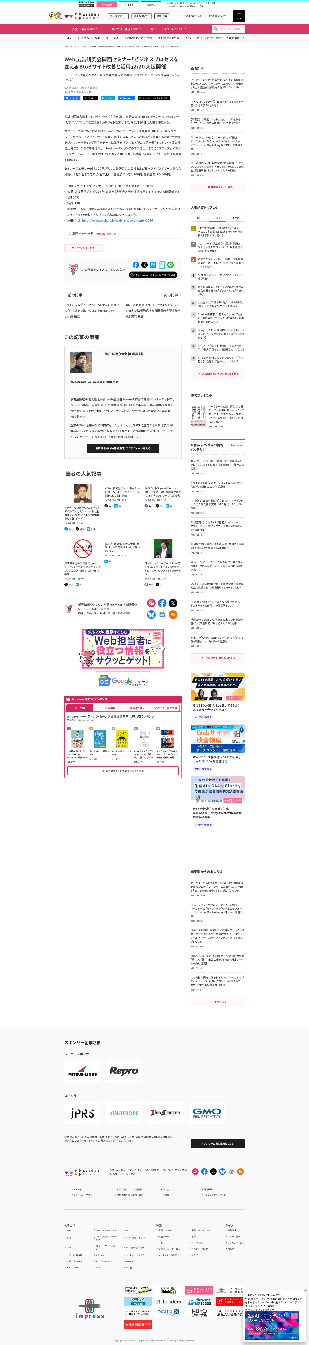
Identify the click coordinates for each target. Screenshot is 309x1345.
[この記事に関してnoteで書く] (162, 265)
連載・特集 (162, 15)
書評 (194, 1236)
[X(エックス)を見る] (213, 1171)
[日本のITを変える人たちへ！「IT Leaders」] (169, 1303)
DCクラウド (198, 3)
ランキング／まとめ (167, 1254)
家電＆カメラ (137, 708)
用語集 (231, 1248)
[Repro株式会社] (124, 1071)
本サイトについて (82, 1189)
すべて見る (220, 1002)
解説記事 (232, 1230)
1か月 (236, 218)
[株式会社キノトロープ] (124, 1113)
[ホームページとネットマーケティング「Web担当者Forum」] (199, 1291)
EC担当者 (128, 5)
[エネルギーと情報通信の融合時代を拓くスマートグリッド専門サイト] (199, 1303)
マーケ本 (80, 708)
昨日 (199, 218)
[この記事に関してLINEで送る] (170, 265)
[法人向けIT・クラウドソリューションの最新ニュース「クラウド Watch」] (138, 1303)
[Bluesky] (222, 1171)
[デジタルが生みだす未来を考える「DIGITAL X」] (169, 1314)
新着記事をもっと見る (220, 187)
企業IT (170, 3)
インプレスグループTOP (215, 1194)
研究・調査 (211, 3)
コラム (161, 1242)
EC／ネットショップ (105, 1261)
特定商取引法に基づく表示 (130, 1194)
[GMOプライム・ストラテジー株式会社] (207, 1113)
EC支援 (199, 6)
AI (107, 37)
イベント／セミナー (201, 1248)
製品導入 (151, 5)
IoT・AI (188, 3)
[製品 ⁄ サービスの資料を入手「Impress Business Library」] (138, 1314)
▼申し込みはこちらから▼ (260, 1309)
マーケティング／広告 (88, 37)
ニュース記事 (234, 1236)
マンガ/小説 (197, 1242)
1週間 (217, 218)
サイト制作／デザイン (169, 37)
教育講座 (191, 6)
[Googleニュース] (162, 614)
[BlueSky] (151, 614)
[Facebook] (162, 603)
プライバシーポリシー (84, 1194)
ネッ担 (102, 613)
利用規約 (208, 1189)
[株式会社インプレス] (90, 1309)
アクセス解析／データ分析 (138, 37)
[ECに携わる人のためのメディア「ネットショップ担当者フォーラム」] (230, 1303)
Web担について (193, 15)
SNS (116, 37)
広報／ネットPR (74, 1261)
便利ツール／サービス (169, 1248)
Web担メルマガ (141, 15)
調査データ (163, 1236)
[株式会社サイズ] (165, 1113)
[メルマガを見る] (195, 1171)
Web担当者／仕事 (236, 37)
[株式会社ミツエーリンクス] (82, 1071)
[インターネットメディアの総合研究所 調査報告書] (230, 1291)
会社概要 (164, 1194)
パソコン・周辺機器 (166, 708)
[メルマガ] (151, 603)
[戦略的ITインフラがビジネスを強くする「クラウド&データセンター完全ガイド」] (138, 1291)
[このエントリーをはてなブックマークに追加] (153, 265)
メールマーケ (73, 1267)
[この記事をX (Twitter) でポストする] (144, 265)
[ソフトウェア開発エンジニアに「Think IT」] (169, 1291)
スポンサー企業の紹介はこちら (217, 1143)
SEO (69, 37)
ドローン (182, 6)
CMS (188, 37)
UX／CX (100, 1255)
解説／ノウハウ (165, 1230)
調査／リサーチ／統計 (209, 37)
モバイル (130, 1261)
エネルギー (172, 6)
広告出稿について (217, 15)
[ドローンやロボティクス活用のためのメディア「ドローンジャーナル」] (199, 1314)
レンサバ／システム (135, 1255)
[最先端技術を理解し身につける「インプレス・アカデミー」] (230, 1314)
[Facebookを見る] (204, 1171)
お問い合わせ (167, 1189)
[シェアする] (136, 265)
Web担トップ (70, 46)
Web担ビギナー (118, 15)
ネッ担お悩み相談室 (119, 613)
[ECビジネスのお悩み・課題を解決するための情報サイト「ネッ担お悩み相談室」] (138, 1326)
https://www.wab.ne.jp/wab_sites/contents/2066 (117, 220)
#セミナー (113, 234)
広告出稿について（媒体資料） (131, 1189)
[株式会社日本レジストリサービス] (82, 1113)
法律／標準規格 (74, 1255)
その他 (129, 1267)
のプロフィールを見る (122, 448)
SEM (98, 1267)
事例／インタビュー (201, 1230)
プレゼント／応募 (236, 1242)
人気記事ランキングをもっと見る (220, 373)
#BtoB (100, 234)
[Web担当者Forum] (81, 1173)
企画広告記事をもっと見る (220, 658)
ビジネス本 (108, 708)
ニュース (84, 46)
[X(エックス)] (173, 603)
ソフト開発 (179, 3)
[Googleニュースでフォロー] (231, 1171)
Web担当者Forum (81, 16)
